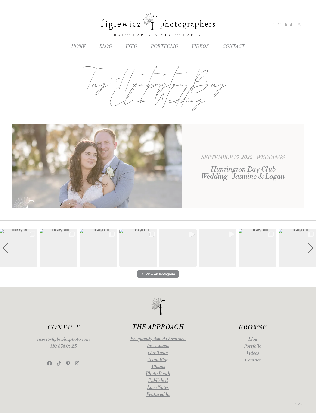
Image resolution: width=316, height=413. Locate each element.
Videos (252, 353)
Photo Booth (158, 374)
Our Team (158, 353)
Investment (158, 346)
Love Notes (158, 387)
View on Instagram (160, 274)
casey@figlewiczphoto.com (63, 339)
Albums (158, 367)
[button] (158, 264)
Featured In (158, 394)
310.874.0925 (63, 346)
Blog (252, 339)
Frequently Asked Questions (158, 339)
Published (158, 381)
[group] (18, 248)
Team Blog (157, 360)
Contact (253, 360)
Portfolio (252, 346)
